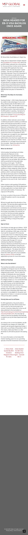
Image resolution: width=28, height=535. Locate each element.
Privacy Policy (9, 530)
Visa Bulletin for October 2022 (11, 62)
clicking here (16, 145)
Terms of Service (18, 530)
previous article (10, 254)
